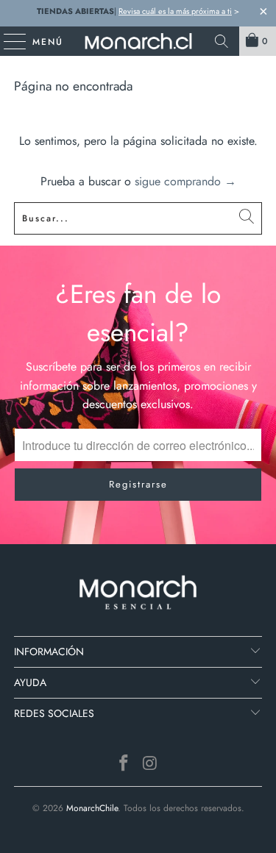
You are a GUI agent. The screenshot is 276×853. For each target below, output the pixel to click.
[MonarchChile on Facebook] (124, 764)
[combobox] (137, 218)
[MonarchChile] (138, 41)
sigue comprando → (185, 181)
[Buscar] (222, 41)
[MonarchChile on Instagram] (151, 764)
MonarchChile (92, 808)
